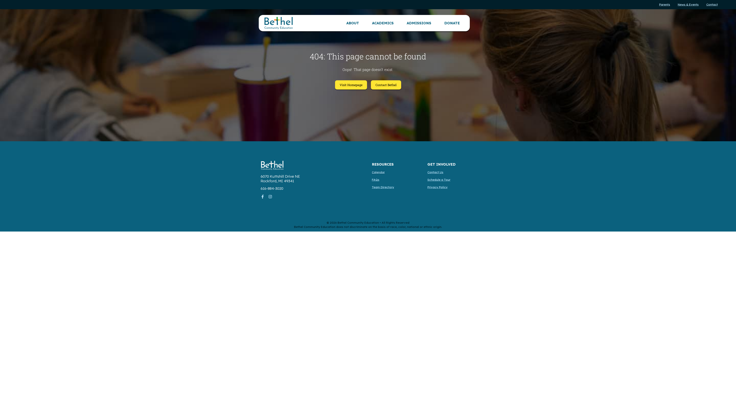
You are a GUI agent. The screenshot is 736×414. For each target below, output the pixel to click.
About (352, 23)
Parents (664, 4)
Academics (383, 23)
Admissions (419, 23)
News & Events (688, 4)
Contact (712, 4)
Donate (452, 23)
